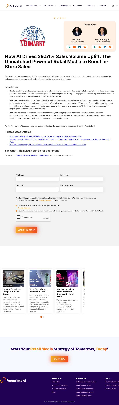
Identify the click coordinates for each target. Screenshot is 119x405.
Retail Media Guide (83, 385)
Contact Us (56, 382)
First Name (20, 175)
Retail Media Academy (84, 389)
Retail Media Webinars (84, 392)
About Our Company (59, 385)
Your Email (19, 185)
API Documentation (59, 389)
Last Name (64, 175)
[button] (33, 6)
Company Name (66, 185)
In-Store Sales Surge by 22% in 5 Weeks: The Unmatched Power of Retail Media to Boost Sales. (48, 145)
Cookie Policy (110, 389)
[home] (14, 6)
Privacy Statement (112, 382)
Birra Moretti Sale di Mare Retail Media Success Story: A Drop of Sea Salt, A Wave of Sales (46, 136)
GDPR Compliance (112, 385)
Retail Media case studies (26, 155)
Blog (53, 392)
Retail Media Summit (83, 396)
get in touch (44, 155)
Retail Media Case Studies (86, 382)
